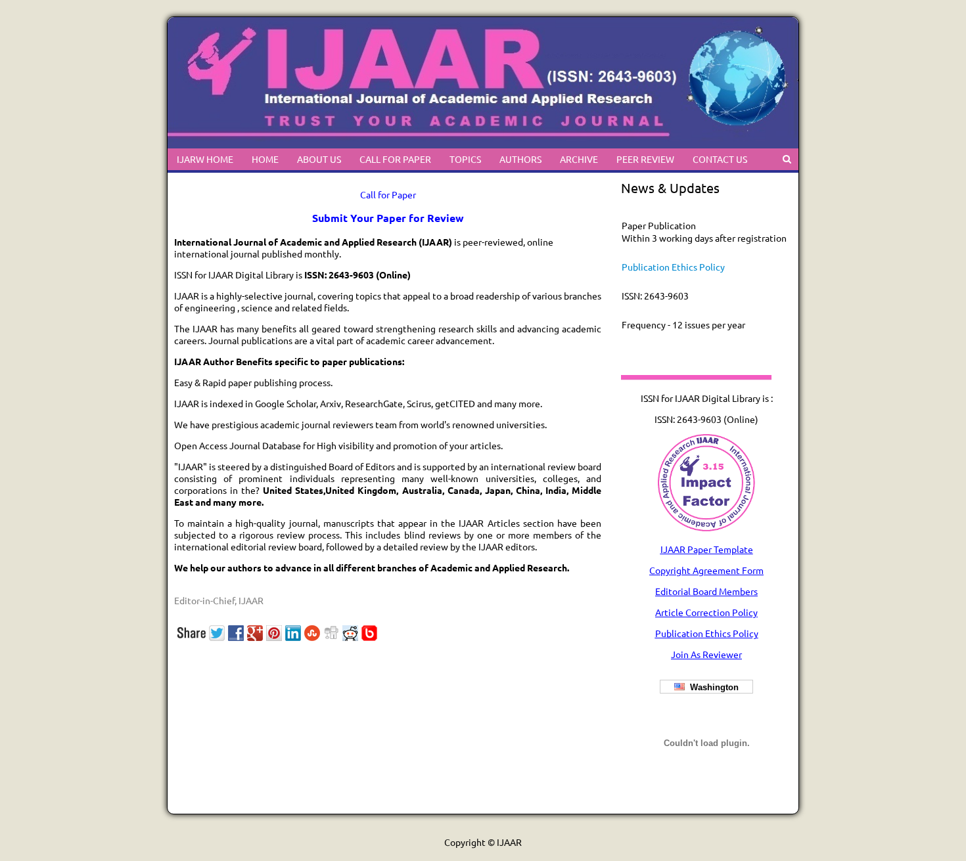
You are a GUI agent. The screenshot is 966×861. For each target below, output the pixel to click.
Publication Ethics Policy (673, 250)
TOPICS (465, 159)
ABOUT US (319, 159)
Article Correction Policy (706, 612)
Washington (712, 687)
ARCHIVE (579, 159)
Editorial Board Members (706, 591)
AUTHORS (520, 159)
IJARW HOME (205, 159)
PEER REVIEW (645, 159)
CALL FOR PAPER (395, 159)
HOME (265, 159)
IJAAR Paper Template (706, 549)
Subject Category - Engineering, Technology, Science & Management (696, 343)
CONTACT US (720, 159)
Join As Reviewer (706, 654)
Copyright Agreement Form (706, 570)
